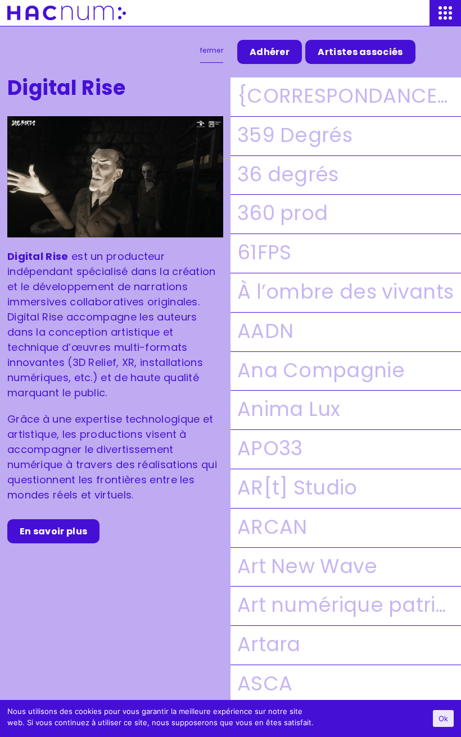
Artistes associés (360, 51)
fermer (211, 50)
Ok (444, 718)
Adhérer (270, 51)
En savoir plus (53, 531)
